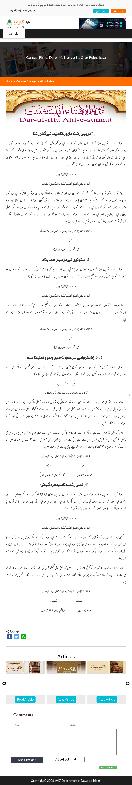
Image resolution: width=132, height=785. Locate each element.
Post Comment (108, 767)
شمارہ (11, 34)
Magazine (21, 81)
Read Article (25, 699)
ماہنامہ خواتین (101, 11)
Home (9, 81)
